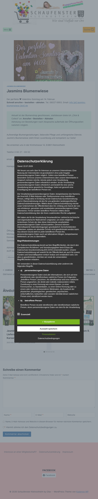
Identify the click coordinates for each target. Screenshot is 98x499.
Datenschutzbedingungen (49, 338)
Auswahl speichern (48, 329)
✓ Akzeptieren (48, 322)
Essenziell (25, 314)
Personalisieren (48, 334)
